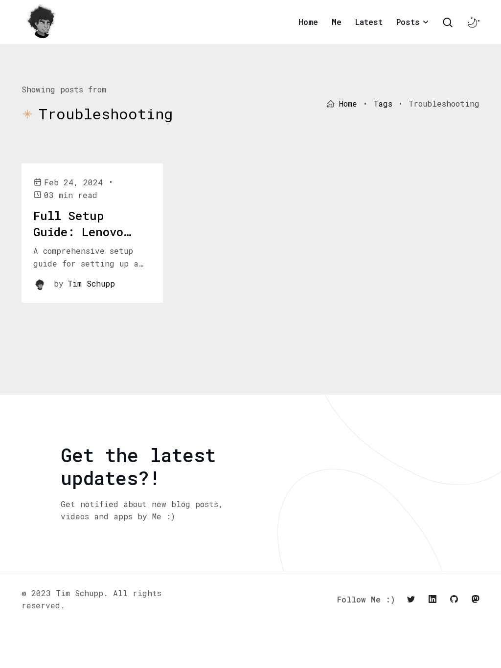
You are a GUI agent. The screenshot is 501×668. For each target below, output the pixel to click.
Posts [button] (408, 22)
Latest (369, 22)
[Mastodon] (475, 599)
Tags (382, 103)
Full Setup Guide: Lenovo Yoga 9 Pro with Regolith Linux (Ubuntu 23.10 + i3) (86, 257)
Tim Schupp (91, 283)
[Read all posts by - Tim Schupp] (39, 283)
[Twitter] (411, 599)
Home (308, 22)
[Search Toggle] (447, 22)
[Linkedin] (432, 599)
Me (337, 22)
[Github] (454, 599)
